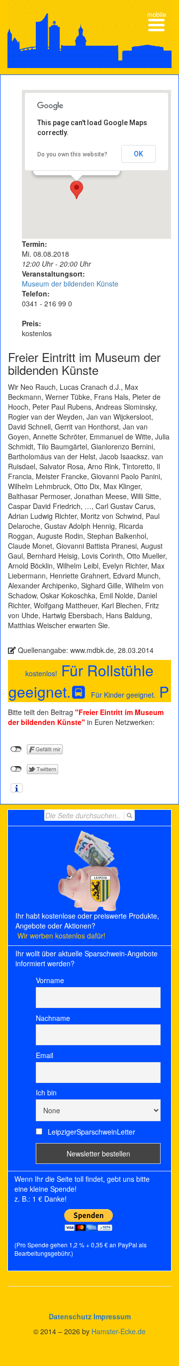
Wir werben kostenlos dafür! (61, 935)
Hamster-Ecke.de (118, 1331)
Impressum (112, 1316)
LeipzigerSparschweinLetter (90, 1132)
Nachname (53, 1018)
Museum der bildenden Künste (70, 283)
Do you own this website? (72, 154)
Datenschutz (70, 1316)
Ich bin (46, 1092)
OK (138, 154)
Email (44, 1055)
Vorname (50, 980)
